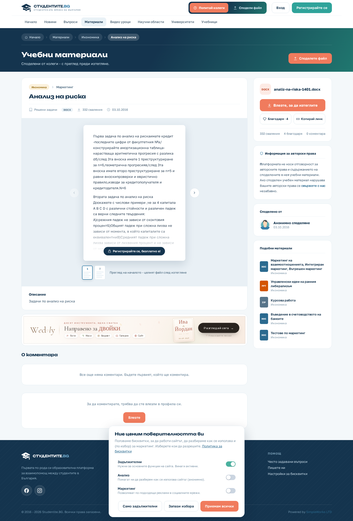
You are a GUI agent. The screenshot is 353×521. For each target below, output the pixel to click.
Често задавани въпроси (287, 462)
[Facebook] (26, 490)
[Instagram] (39, 490)
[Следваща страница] (194, 193)
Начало (31, 22)
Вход (280, 8)
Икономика (90, 37)
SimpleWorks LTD (319, 512)
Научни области (151, 22)
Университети (182, 22)
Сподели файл (250, 8)
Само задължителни (140, 506)
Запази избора (181, 506)
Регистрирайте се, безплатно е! (137, 251)
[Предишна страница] (74, 193)
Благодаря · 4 (278, 119)
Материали (94, 22)
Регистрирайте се (311, 8)
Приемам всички (219, 506)
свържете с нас (313, 186)
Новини (50, 22)
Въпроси (70, 22)
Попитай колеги (212, 8)
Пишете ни (276, 468)
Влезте (134, 417)
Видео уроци (120, 22)
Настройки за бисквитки (287, 474)
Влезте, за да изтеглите (295, 105)
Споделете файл (313, 58)
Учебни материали (64, 54)
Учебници (209, 22)
